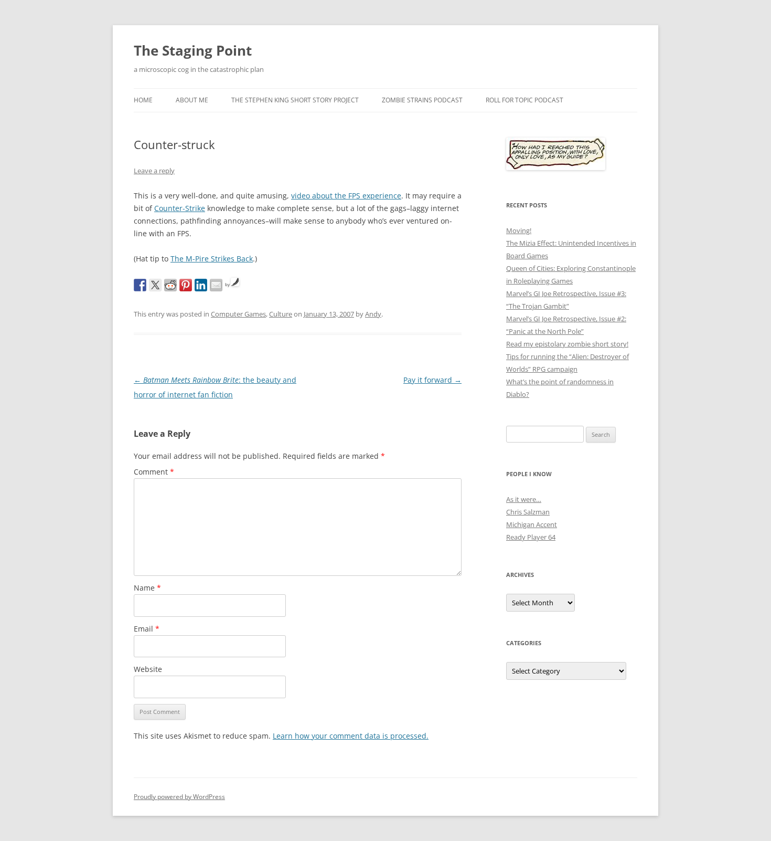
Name (147, 588)
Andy (373, 314)
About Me (192, 100)
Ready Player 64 (530, 537)
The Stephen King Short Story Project (295, 100)
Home (143, 100)
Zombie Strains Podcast (422, 100)
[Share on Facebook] (140, 285)
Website (148, 669)
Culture (280, 314)
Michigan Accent (531, 524)
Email (146, 629)
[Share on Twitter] (155, 285)
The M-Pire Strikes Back (211, 259)
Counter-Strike (179, 208)
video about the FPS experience (346, 196)
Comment (154, 472)
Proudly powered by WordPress (179, 796)
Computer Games (238, 314)
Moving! (518, 230)
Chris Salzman (528, 512)
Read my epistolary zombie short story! (567, 344)
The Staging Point (193, 50)
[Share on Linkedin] (201, 285)
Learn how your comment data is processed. (351, 736)
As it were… (523, 499)
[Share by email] (216, 285)
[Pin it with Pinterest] (185, 285)
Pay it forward (432, 380)
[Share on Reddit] (170, 285)
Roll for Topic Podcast (524, 100)
